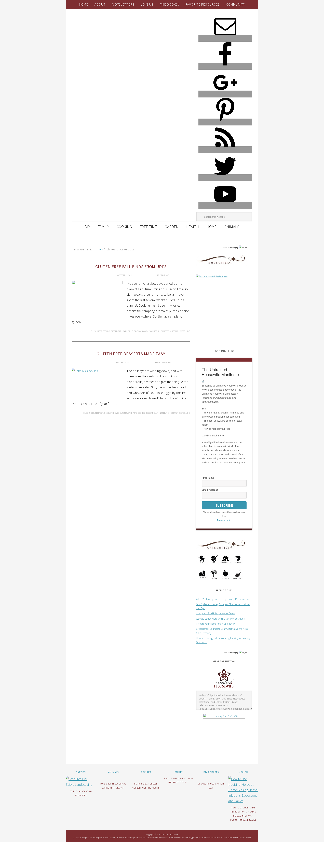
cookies (147, 331)
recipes (182, 331)
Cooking (106, 331)
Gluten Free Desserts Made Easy (131, 353)
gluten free (163, 331)
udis (188, 331)
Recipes (98, 413)
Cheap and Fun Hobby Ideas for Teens (215, 613)
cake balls (128, 331)
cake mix (123, 413)
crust (154, 331)
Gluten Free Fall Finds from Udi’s (131, 266)
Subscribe (224, 505)
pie (167, 413)
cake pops (138, 331)
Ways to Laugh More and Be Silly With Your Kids (220, 618)
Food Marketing (229, 248)
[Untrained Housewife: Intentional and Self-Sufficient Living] (224, 688)
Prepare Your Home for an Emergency (215, 623)
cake (117, 413)
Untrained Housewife (110, 23)
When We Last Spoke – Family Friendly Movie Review (222, 599)
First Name (208, 477)
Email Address (210, 489)
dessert (149, 413)
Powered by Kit (224, 520)
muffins (174, 331)
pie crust (173, 413)
